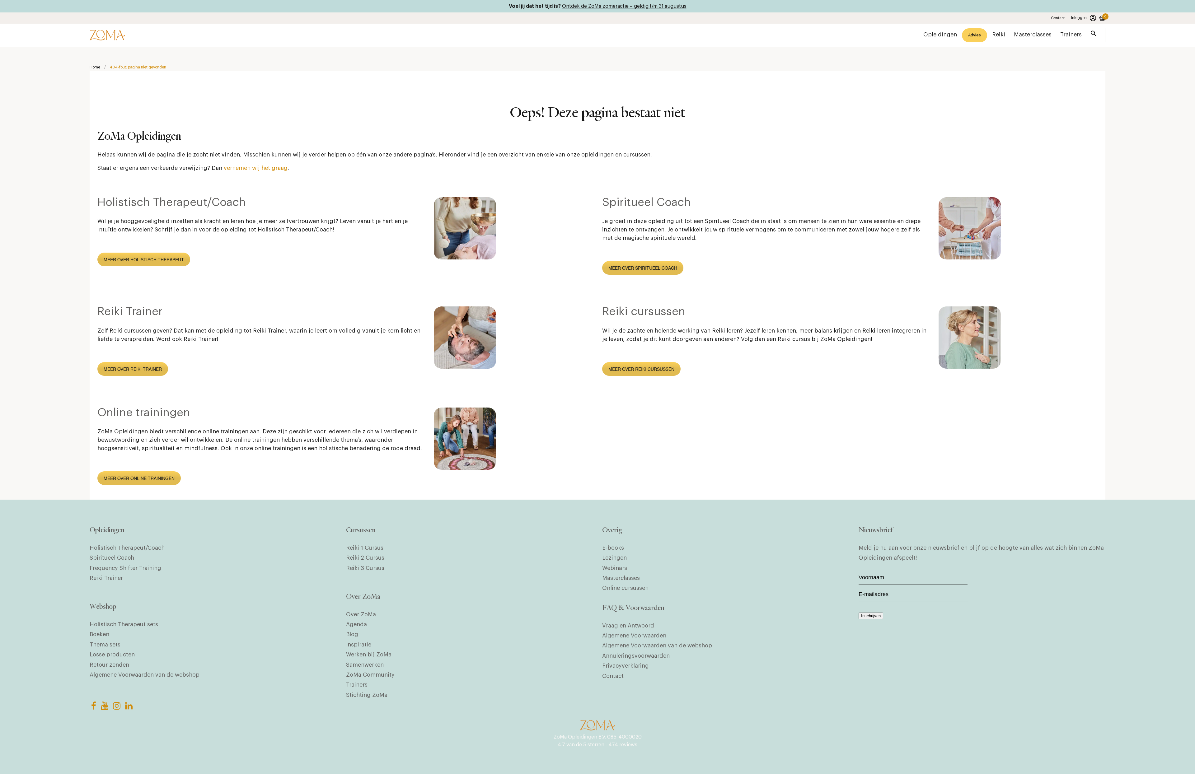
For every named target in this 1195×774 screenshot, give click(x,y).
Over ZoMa (361, 614)
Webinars (614, 568)
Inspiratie (358, 644)
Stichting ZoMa (366, 695)
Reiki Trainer (129, 311)
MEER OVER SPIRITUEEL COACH (642, 268)
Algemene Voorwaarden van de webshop (144, 675)
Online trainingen (143, 412)
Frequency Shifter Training (125, 568)
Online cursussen (625, 588)
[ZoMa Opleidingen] (107, 35)
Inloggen (1079, 18)
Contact (1058, 18)
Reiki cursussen (643, 311)
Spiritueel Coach (646, 202)
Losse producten (112, 654)
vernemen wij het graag (256, 168)
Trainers (357, 685)
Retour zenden (109, 665)
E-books (613, 548)
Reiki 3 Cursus (365, 568)
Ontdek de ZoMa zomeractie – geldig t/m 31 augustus (624, 6)
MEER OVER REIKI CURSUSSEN (641, 369)
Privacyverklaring (625, 666)
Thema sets (105, 644)
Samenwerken (365, 665)
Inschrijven (871, 615)
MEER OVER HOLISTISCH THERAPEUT (144, 259)
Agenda (356, 624)
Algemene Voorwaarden (634, 635)
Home (95, 67)
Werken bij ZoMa (368, 654)
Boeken (99, 634)
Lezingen (614, 558)
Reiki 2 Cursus (365, 558)
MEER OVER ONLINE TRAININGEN (139, 478)
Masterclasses (621, 578)
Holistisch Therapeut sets (124, 624)
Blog (352, 634)
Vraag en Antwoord (628, 625)
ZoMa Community (370, 675)
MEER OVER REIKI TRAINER (133, 369)
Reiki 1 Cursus (364, 548)
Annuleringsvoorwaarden (636, 656)
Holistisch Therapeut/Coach (171, 202)
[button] (1093, 34)
